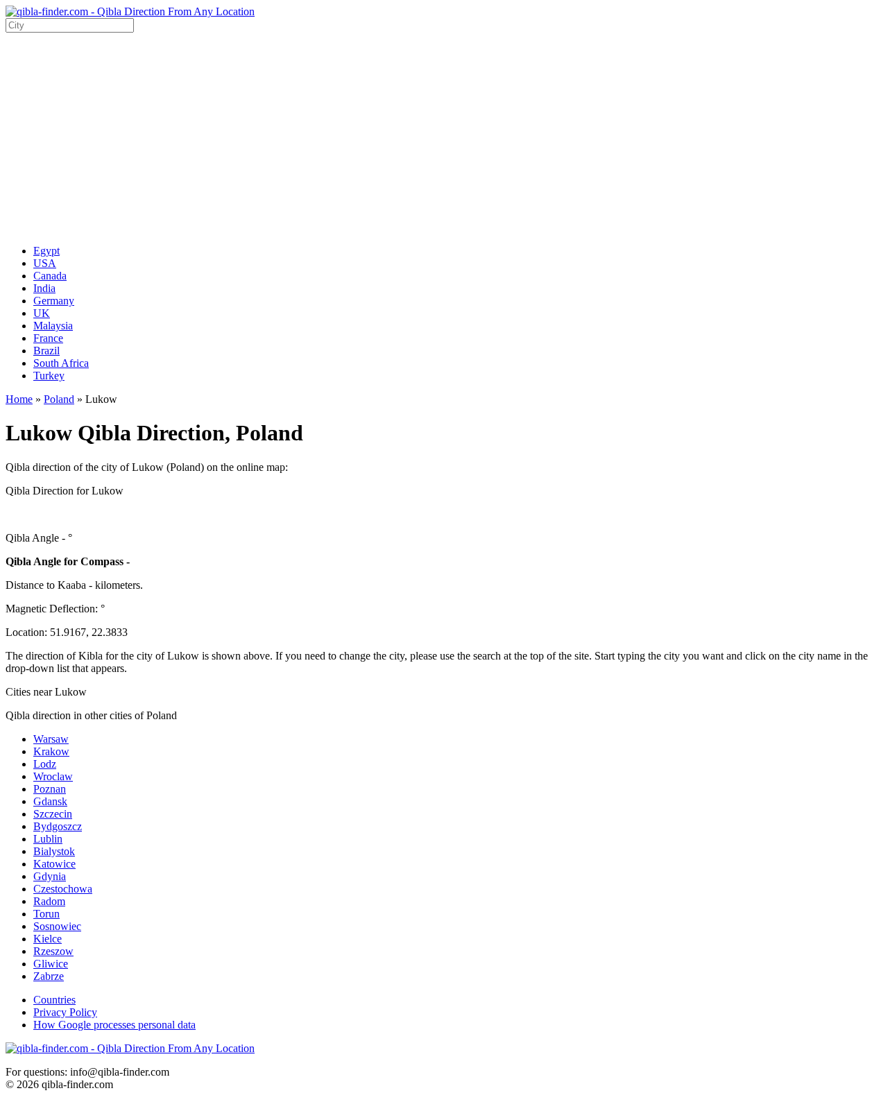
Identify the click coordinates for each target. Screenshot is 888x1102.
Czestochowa (62, 889)
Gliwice (50, 964)
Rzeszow (53, 951)
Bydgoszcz (57, 826)
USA (44, 263)
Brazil (46, 350)
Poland (59, 399)
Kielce (47, 939)
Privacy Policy (65, 1012)
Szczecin (52, 814)
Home (19, 399)
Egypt (46, 251)
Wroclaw (53, 776)
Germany (53, 301)
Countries (54, 1000)
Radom (49, 901)
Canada (50, 276)
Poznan (49, 789)
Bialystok (54, 851)
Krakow (51, 751)
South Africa (61, 363)
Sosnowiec (57, 926)
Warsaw (51, 739)
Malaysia (53, 326)
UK (41, 313)
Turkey (49, 375)
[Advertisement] (444, 137)
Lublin (47, 839)
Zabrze (48, 976)
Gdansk (50, 801)
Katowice (54, 864)
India (44, 288)
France (48, 338)
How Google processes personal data (114, 1025)
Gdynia (49, 876)
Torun (46, 914)
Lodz (44, 764)
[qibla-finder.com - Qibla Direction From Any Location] (130, 11)
